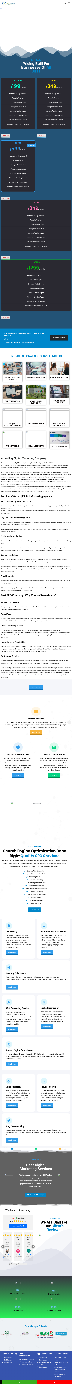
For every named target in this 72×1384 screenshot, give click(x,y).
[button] (2, 25)
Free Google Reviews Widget (18, 1264)
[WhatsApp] (19, 1382)
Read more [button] (7, 1245)
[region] (36, 26)
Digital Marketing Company (23, 463)
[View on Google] (7, 1251)
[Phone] (54, 1382)
